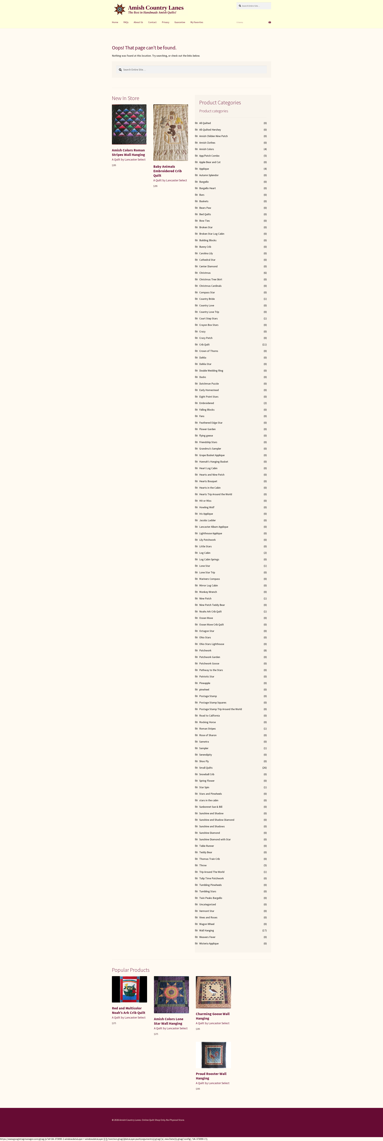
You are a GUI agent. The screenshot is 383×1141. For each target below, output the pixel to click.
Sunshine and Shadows (212, 826)
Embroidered (206, 403)
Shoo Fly (204, 761)
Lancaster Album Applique (213, 526)
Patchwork (205, 650)
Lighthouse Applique (210, 533)
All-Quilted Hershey (210, 129)
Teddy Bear (205, 852)
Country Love (206, 305)
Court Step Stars (208, 318)
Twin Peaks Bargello (210, 898)
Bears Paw (205, 207)
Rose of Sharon (207, 735)
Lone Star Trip (207, 572)
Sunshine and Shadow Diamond (216, 819)
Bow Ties (204, 220)
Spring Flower (207, 780)
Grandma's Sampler (210, 448)
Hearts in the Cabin (210, 487)
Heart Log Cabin (208, 468)
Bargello (204, 181)
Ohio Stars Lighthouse (211, 644)
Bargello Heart (207, 188)
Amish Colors (206, 149)
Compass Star (207, 292)
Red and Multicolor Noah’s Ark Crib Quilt (128, 1010)
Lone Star (204, 566)
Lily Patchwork (207, 539)
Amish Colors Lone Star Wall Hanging (168, 1021)
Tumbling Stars (207, 891)
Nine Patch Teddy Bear (212, 605)
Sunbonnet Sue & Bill (210, 806)
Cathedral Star (207, 259)
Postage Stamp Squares (212, 702)
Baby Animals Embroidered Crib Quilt (167, 171)
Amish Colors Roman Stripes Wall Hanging (128, 152)
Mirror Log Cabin (208, 585)
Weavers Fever (207, 937)
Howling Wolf (206, 507)
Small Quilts (206, 767)
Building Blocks (207, 240)
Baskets (203, 201)
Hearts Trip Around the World (215, 494)
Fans (201, 416)
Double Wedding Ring (211, 370)
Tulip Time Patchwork (211, 878)
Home (115, 22)
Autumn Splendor (209, 175)
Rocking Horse (207, 722)
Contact (152, 22)
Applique (204, 168)
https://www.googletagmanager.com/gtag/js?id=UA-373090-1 (32, 1138)
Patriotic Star (206, 676)
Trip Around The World (211, 872)
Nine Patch (205, 598)
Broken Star (206, 227)
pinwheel (204, 689)
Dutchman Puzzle (209, 383)
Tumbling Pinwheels (210, 885)
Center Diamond (208, 266)
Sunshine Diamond (209, 832)
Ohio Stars (205, 637)
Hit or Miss (205, 500)
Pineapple (204, 683)
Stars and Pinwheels (210, 793)
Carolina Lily (206, 253)
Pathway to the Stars (211, 670)
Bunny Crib (205, 246)
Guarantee (179, 22)
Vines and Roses (208, 917)
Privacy (165, 22)
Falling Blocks (207, 409)
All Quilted (205, 123)
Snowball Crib (206, 774)
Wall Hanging (206, 930)
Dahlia (202, 357)
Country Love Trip (209, 312)
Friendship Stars (208, 442)
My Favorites (196, 22)
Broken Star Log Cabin (211, 233)
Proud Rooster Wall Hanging (211, 1076)
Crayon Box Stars (208, 325)
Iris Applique (206, 513)
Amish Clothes (207, 142)
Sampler (203, 748)
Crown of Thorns (208, 351)
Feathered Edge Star (210, 422)
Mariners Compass (209, 579)
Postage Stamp (208, 696)
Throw (203, 865)
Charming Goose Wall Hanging (213, 1016)
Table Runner (206, 846)
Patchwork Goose (209, 663)
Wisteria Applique (209, 943)
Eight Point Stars (208, 396)
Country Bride (207, 299)
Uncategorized (207, 904)
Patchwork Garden (209, 657)
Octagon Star (206, 631)
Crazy (202, 331)
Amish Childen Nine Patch (213, 136)
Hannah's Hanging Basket (213, 461)
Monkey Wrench (208, 592)
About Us (138, 22)
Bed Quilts (205, 214)
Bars (201, 194)
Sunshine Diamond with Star (215, 839)
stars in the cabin (208, 800)
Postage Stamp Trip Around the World (220, 709)
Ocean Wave (206, 618)
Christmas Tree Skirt (210, 279)
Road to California (209, 715)
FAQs (126, 22)
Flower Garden (207, 429)
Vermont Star (206, 911)
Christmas (205, 272)
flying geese (206, 435)
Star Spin (204, 787)
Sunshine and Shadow (211, 813)
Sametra (204, 741)
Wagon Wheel (206, 924)
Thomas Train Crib (209, 859)
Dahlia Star (205, 364)
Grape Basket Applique (212, 455)
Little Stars (205, 546)
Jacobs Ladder (207, 520)
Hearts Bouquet (208, 481)
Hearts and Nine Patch (211, 474)
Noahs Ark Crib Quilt (210, 611)
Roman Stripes (207, 728)
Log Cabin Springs (209, 559)
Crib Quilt (204, 344)
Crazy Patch (205, 338)
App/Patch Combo (209, 155)
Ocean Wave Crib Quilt (211, 624)
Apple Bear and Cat (210, 162)
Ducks (202, 377)
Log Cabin (204, 552)
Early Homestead (209, 390)
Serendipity (205, 754)
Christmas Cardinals (210, 285)
